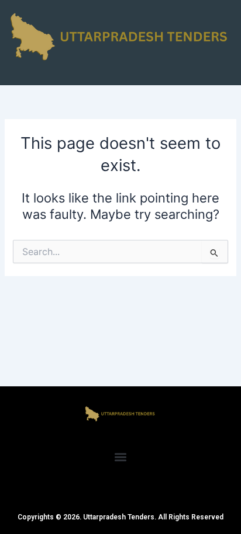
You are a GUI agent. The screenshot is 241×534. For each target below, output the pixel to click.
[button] (120, 456)
